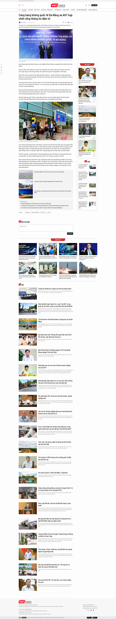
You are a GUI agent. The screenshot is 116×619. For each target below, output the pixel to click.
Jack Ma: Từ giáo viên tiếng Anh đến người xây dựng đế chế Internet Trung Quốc (88, 258)
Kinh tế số (37, 9)
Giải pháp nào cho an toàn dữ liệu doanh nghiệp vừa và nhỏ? (85, 154)
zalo (88, 610)
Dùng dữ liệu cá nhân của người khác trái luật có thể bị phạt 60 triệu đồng (68, 257)
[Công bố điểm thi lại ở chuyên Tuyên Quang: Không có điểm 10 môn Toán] (28, 539)
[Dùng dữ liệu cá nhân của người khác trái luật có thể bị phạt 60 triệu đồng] (68, 249)
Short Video (66, 9)
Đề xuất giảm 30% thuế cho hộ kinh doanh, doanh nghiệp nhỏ (55, 397)
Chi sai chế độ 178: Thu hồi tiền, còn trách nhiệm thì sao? (85, 82)
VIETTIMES (58, 5)
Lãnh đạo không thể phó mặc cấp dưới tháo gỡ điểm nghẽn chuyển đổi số (48, 258)
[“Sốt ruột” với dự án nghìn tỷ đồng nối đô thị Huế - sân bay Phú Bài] (87, 111)
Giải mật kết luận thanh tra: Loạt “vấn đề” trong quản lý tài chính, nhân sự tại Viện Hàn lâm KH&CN (83, 175)
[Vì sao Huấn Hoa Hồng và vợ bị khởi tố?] (87, 129)
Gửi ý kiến (70, 233)
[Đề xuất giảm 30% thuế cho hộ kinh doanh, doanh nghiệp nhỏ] (28, 401)
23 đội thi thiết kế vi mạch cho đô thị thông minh (83, 166)
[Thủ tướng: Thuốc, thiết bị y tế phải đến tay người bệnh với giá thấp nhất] (28, 554)
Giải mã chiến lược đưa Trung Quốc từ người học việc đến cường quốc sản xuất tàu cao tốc (27, 258)
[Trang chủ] (19, 10)
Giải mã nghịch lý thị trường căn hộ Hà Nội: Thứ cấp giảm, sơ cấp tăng (87, 276)
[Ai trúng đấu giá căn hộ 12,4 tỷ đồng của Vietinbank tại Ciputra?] (48, 268)
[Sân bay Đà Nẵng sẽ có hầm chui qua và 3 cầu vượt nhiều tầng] (26, 174)
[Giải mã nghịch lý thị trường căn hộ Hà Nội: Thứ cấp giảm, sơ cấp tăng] (88, 268)
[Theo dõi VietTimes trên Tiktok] (93, 610)
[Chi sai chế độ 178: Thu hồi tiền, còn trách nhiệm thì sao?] (87, 73)
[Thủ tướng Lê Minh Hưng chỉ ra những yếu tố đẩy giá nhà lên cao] (28, 462)
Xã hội (21, 285)
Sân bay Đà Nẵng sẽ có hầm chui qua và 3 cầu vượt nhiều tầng (49, 172)
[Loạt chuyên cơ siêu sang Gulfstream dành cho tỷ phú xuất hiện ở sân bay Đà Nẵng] (26, 193)
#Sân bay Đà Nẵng (35, 212)
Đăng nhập (94, 5)
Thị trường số (57, 9)
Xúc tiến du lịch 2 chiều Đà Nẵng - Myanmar (53, 473)
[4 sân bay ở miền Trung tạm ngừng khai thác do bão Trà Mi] (26, 184)
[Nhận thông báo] (86, 5)
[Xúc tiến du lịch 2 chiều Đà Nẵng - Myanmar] (28, 478)
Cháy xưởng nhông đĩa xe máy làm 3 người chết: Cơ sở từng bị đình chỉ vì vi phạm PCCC (55, 489)
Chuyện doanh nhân (82, 9)
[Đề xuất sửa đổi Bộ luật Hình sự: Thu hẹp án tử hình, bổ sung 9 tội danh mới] (28, 570)
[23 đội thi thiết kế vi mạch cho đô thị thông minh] (92, 166)
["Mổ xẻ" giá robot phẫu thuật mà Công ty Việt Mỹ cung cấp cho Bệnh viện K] (28, 268)
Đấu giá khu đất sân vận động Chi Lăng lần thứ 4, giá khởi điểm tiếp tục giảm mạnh (54, 520)
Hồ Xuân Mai (23, 22)
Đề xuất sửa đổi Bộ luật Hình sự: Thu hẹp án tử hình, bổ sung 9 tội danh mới (54, 566)
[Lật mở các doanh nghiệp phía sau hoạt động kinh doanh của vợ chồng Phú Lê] (28, 416)
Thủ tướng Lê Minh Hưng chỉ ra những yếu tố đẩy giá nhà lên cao (54, 458)
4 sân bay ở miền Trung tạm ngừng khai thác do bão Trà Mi (48, 181)
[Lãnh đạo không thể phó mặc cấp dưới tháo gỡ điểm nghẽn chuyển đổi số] (48, 249)
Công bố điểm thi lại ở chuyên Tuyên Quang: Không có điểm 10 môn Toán (55, 535)
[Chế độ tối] (89, 5)
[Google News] (70, 22)
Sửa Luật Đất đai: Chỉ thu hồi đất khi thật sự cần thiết (54, 504)
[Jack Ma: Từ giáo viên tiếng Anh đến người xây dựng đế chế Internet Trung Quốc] (88, 249)
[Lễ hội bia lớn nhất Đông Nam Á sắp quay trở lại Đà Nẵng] (92, 185)
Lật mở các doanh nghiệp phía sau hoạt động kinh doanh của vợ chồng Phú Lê (55, 412)
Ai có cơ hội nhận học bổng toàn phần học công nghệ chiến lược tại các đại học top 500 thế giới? (54, 428)
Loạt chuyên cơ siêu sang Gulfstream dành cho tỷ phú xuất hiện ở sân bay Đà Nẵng (52, 191)
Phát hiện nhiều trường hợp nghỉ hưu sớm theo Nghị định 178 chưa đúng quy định (85, 101)
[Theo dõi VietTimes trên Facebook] (86, 610)
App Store (89, 617)
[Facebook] (63, 22)
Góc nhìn (30, 9)
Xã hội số (24, 9)
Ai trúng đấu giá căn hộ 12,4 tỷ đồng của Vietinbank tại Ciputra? (47, 276)
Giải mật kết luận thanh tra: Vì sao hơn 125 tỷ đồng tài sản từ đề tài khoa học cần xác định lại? (55, 382)
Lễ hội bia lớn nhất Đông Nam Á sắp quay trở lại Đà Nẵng (83, 186)
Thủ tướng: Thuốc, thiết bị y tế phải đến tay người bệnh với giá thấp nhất (55, 550)
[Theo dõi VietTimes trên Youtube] (91, 610)
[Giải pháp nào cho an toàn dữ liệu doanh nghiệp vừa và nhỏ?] (87, 145)
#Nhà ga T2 (43, 212)
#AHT (49, 212)
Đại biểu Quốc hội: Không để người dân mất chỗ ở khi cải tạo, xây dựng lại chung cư (83, 195)
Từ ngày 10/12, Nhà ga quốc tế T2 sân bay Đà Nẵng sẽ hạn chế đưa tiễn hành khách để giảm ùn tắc (44, 205)
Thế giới (73, 9)
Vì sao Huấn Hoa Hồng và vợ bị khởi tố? (85, 137)
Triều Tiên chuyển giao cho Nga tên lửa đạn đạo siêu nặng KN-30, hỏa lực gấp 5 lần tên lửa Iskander (68, 277)
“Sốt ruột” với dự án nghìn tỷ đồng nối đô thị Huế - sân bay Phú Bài (85, 120)
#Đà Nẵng (27, 212)
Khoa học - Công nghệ (46, 9)
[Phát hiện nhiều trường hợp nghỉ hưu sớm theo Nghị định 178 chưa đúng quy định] (87, 91)
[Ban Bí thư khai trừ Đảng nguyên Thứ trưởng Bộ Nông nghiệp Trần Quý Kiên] (92, 204)
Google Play (94, 617)
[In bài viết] (65, 22)
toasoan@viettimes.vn (90, 604)
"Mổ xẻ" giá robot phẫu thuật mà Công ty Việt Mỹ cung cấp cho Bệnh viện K (27, 277)
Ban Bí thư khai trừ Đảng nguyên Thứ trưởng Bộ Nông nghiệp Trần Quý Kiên (83, 205)
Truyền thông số (92, 9)
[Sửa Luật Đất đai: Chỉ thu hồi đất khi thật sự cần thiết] (28, 508)
